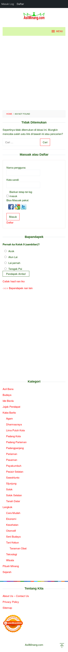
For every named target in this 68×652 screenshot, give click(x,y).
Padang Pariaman (16, 442)
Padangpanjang (15, 448)
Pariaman (11, 454)
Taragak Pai (15, 269)
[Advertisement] (34, 73)
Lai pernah (14, 263)
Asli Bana (8, 389)
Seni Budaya (13, 536)
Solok (9, 489)
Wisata (10, 560)
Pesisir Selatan (14, 471)
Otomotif (11, 530)
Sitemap (7, 607)
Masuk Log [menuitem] (7, 3)
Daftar (9, 222)
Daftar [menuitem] (20, 3)
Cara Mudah (13, 513)
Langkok (7, 507)
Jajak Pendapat (11, 406)
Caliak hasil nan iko (14, 281)
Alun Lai (12, 257)
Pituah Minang (11, 566)
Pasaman (11, 460)
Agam (9, 418)
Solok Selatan (14, 495)
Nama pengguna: (16, 167)
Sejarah (7, 572)
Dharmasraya (14, 424)
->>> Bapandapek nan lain (18, 288)
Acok (11, 251)
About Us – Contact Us (16, 596)
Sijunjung (11, 483)
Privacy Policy (11, 602)
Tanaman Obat (18, 548)
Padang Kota (13, 436)
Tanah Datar (13, 501)
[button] (11, 206)
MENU (59, 31)
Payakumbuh (13, 465)
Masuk (13, 216)
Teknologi (11, 554)
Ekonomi (11, 519)
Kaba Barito (9, 412)
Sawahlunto (12, 477)
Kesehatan (12, 524)
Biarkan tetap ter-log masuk (20, 194)
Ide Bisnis (8, 400)
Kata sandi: (12, 179)
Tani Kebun (12, 542)
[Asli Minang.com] (34, 15)
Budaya (7, 395)
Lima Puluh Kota (15, 430)
